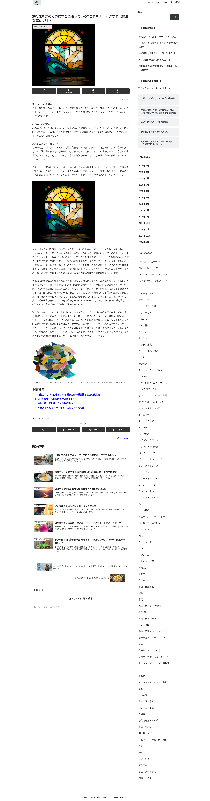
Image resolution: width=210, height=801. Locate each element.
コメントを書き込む (81, 598)
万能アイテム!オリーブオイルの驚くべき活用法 (61, 407)
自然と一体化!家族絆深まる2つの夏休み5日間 (158, 45)
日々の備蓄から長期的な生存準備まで (56, 399)
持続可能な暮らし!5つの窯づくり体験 (157, 53)
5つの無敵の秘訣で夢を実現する (154, 59)
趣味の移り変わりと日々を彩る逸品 (55, 403)
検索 (140, 12)
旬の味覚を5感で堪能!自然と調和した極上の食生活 (158, 68)
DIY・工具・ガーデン (42, 418)
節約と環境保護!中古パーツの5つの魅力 (158, 36)
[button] (118, 91)
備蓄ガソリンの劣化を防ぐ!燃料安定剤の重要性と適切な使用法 (69, 394)
